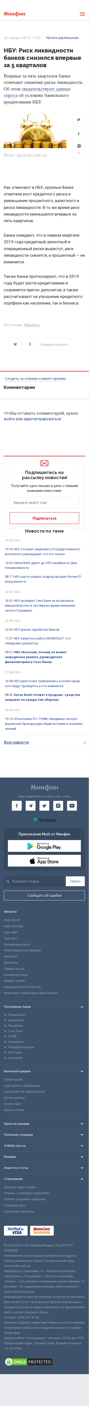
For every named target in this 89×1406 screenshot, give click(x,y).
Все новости (16, 742)
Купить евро (12, 1104)
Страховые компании (19, 1211)
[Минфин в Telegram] (31, 806)
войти (9, 419)
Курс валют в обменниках (22, 1085)
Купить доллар (14, 1097)
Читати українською (62, 38)
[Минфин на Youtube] (72, 806)
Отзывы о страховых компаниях (26, 1193)
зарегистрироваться (42, 419)
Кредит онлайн (14, 981)
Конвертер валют (16, 975)
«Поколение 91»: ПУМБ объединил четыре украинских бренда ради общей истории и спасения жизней (43, 723)
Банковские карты (17, 944)
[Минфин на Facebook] (17, 806)
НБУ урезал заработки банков (36, 629)
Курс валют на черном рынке (24, 1091)
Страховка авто (15, 1205)
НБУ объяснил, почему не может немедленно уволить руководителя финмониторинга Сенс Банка (36, 657)
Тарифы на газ (14, 969)
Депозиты (11, 962)
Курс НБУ (10, 938)
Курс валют (12, 920)
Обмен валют (13, 1079)
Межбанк (10, 956)
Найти (75, 881)
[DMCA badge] (44, 1362)
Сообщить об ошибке (44, 895)
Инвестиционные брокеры (22, 950)
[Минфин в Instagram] (58, 806)
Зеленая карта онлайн (20, 1187)
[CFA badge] (67, 1231)
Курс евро (11, 932)
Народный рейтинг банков (22, 987)
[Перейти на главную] (14, 14)
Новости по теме (44, 531)
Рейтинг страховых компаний (24, 1199)
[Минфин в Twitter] (44, 806)
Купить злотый (14, 1110)
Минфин (32, 325)
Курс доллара (13, 926)
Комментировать (54, 344)
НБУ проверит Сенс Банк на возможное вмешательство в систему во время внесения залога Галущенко (40, 605)
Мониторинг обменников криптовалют (31, 993)
